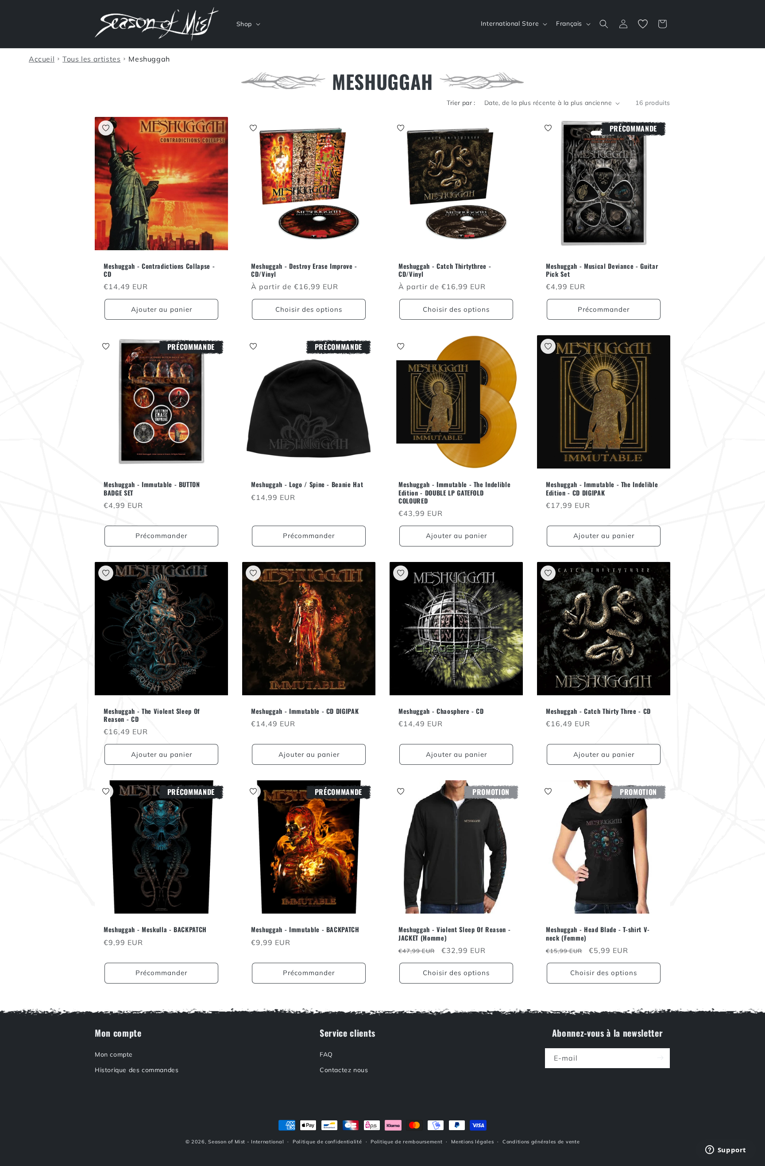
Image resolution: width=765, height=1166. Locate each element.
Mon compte (114, 1054)
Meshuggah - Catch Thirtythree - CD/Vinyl (444, 270)
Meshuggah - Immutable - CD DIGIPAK (305, 711)
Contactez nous (344, 1069)
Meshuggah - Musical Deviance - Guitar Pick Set (602, 270)
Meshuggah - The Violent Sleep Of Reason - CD (152, 715)
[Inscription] (660, 1057)
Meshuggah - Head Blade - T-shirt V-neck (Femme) (598, 933)
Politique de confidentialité (327, 1142)
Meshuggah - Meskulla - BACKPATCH (155, 930)
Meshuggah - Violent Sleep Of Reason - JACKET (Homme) (454, 933)
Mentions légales (472, 1142)
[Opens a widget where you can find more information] (725, 1150)
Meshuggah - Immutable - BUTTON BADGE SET (152, 488)
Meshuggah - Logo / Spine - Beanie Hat (307, 484)
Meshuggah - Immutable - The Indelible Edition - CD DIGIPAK (602, 488)
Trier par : (461, 103)
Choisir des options (308, 309)
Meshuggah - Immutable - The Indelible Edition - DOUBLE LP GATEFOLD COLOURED (454, 492)
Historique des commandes (136, 1069)
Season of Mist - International (246, 1142)
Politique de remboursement (406, 1142)
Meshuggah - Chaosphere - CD (441, 711)
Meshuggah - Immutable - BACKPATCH (305, 930)
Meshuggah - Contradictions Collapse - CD (159, 270)
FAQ (326, 1054)
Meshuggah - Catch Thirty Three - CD (598, 711)
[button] (247, 24)
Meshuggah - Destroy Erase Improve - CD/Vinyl (304, 270)
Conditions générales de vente (541, 1142)
